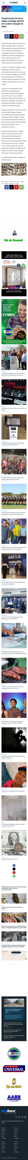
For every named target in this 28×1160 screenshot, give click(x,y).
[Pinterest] (14, 872)
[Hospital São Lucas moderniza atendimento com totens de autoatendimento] (14, 427)
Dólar (18, 181)
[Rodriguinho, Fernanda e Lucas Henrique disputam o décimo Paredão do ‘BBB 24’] (14, 705)
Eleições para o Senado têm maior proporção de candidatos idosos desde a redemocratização (13, 888)
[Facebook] (14, 865)
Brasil (2, 885)
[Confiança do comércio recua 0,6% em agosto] (14, 917)
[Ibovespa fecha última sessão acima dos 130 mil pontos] (14, 392)
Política (3, 545)
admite (3, 181)
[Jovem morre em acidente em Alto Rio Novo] (14, 775)
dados (14, 181)
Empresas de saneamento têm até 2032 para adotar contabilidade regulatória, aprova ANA (14, 926)
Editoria (6, 15)
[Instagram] (19, 1117)
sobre (17, 183)
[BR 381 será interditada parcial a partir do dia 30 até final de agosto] (14, 1003)
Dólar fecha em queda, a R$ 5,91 (9, 859)
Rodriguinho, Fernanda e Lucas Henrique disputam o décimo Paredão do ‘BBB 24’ (12, 722)
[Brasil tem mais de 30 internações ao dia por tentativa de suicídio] (14, 740)
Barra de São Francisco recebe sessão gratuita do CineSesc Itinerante (13, 1030)
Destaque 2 (4, 371)
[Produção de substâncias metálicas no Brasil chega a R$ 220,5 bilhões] (14, 808)
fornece (6, 183)
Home (2, 15)
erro (2, 183)
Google (10, 183)
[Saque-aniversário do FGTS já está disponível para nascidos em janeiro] (14, 566)
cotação (11, 181)
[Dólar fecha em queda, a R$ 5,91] (14, 842)
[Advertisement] (14, 979)
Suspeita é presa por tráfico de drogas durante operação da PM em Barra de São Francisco (13, 1024)
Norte (13, 183)
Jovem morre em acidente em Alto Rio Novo (12, 791)
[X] (14, 869)
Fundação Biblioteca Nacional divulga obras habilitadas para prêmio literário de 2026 (13, 945)
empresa (22, 181)
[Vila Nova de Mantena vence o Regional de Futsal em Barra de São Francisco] (14, 461)
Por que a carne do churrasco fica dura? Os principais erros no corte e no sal (12, 687)
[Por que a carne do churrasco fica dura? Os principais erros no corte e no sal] (14, 670)
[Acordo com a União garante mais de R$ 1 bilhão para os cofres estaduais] (14, 600)
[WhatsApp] (14, 876)
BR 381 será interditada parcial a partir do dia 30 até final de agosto (13, 1010)
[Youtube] (25, 1117)
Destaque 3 (4, 476)
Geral (2, 684)
